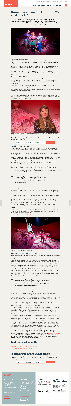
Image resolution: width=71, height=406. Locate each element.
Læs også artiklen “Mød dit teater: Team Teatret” (22, 215)
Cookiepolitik (6, 396)
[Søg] (66, 6)
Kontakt (65, 1)
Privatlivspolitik (7, 398)
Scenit (59, 387)
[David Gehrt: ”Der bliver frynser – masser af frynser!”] (70, 203)
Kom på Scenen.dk (60, 1)
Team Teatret (51, 333)
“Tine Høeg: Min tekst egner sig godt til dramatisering (24, 346)
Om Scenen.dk (53, 1)
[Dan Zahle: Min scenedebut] (1, 203)
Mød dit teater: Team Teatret (17, 344)
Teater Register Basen (46, 382)
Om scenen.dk (7, 394)
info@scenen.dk (25, 396)
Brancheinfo (48, 1)
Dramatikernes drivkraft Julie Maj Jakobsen (21, 348)
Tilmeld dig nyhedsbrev (41, 1)
